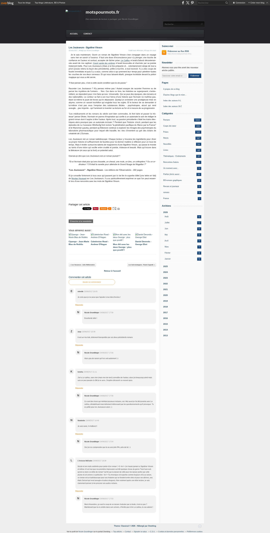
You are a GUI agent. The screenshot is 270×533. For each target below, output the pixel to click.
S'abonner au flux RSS (178, 51)
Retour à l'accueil (112, 271)
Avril (166, 241)
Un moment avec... (171, 168)
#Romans (140, 50)
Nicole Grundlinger (85, 532)
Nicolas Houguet (78, 178)
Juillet (167, 223)
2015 (165, 324)
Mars (167, 247)
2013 (165, 335)
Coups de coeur (169, 126)
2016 (165, 318)
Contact (88, 34)
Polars (165, 132)
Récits (165, 138)
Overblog (152, 526)
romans (166, 192)
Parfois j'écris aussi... (172, 174)
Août (166, 216)
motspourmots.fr (102, 12)
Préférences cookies (194, 532)
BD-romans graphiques (172, 180)
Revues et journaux (171, 186)
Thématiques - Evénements (174, 156)
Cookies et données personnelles (171, 532)
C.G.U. (152, 532)
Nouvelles (167, 144)
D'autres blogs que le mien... (174, 95)
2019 (165, 301)
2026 (165, 212)
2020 (165, 295)
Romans (166, 120)
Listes (165, 150)
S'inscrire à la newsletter (81, 221)
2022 (165, 284)
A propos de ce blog (171, 89)
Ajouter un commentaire (92, 282)
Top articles (117, 532)
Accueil (74, 34)
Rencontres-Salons (171, 162)
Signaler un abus (140, 532)
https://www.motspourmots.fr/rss (179, 54)
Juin (166, 229)
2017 (165, 312)
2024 (165, 272)
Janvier (168, 259)
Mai (166, 235)
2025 (165, 266)
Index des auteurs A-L (172, 101)
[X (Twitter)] (187, 2)
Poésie (166, 198)
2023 (165, 278)
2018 (165, 307)
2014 (165, 330)
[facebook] (183, 2)
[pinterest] (192, 2)
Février (167, 253)
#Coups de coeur (150, 50)
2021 (165, 289)
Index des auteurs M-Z (172, 106)
